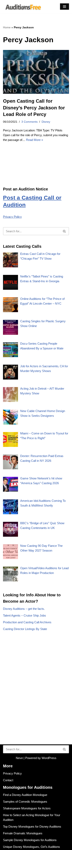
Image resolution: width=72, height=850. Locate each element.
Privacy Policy (12, 216)
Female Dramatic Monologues (22, 833)
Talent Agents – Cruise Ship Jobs (24, 615)
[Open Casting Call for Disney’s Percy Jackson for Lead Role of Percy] (36, 72)
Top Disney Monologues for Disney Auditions (32, 826)
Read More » (34, 140)
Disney (46, 121)
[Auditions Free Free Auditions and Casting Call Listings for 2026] (22, 7)
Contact (8, 780)
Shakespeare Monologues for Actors (27, 808)
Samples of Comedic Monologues (25, 801)
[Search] (64, 231)
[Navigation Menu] (64, 6)
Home (7, 27)
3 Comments (29, 121)
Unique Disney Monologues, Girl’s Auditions (31, 846)
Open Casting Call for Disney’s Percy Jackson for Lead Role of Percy (34, 107)
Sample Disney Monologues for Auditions (30, 840)
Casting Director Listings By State (25, 629)
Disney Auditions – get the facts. (24, 608)
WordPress (49, 758)
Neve (19, 758)
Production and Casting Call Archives (27, 622)
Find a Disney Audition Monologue (25, 794)
